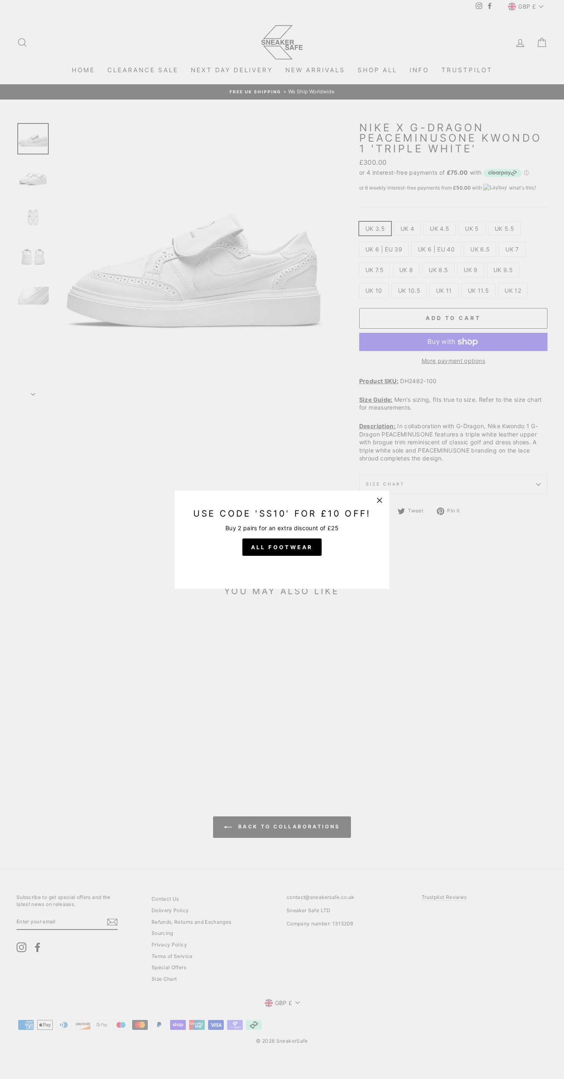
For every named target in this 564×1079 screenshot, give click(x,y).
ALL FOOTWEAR (282, 546)
